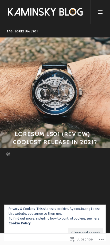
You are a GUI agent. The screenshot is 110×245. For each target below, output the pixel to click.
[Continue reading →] (55, 92)
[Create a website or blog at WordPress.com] (8, 154)
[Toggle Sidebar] (100, 12)
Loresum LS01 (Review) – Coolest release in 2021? (55, 138)
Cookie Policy (20, 223)
